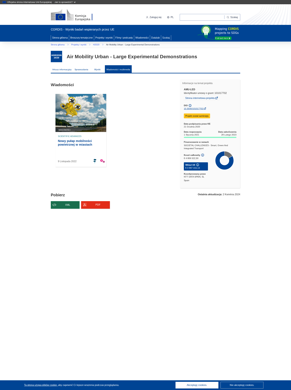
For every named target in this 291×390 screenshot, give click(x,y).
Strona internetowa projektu (200, 98)
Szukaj (166, 37)
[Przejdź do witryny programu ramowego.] (56, 56)
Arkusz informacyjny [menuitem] (62, 69)
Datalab (155, 37)
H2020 (96, 44)
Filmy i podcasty (124, 37)
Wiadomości (142, 37)
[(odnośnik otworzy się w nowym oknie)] (75, 15)
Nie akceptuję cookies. (242, 385)
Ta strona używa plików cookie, (41, 385)
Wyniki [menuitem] (97, 69)
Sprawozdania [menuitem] (81, 69)
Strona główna (60, 37)
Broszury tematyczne (81, 37)
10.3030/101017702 (193, 108)
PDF (97, 204)
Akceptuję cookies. (197, 385)
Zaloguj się (156, 17)
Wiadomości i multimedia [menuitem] (118, 69)
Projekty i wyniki (104, 37)
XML (67, 205)
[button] (170, 17)
